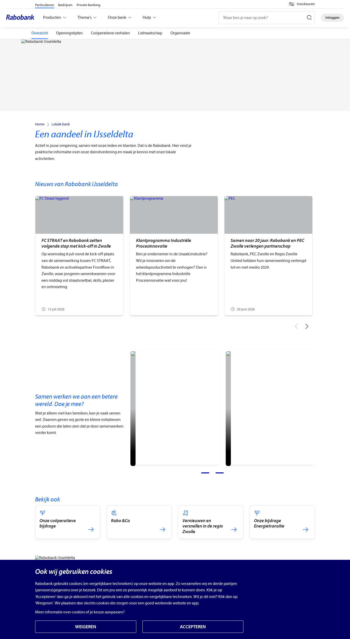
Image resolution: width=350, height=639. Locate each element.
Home (39, 124)
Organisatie (180, 33)
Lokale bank (61, 124)
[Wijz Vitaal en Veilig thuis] (133, 408)
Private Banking (88, 5)
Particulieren (44, 5)
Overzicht (40, 33)
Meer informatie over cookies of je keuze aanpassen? (80, 612)
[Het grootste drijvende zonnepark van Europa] (228, 408)
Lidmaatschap (150, 33)
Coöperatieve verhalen (110, 33)
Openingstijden (69, 33)
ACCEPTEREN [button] (193, 627)
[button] (302, 4)
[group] (79, 256)
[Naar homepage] (21, 18)
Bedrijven (65, 5)
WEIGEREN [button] (85, 627)
